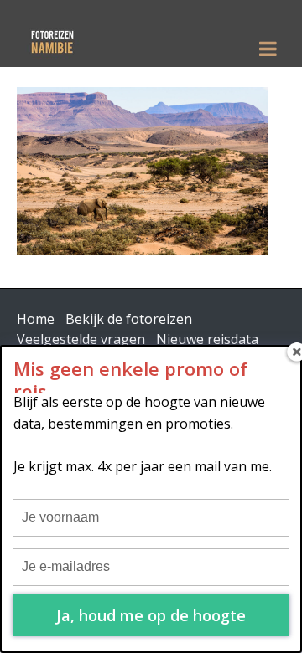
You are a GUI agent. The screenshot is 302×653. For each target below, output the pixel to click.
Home (36, 319)
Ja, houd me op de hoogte (151, 615)
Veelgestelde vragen (81, 339)
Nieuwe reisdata (207, 339)
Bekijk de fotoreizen (128, 319)
